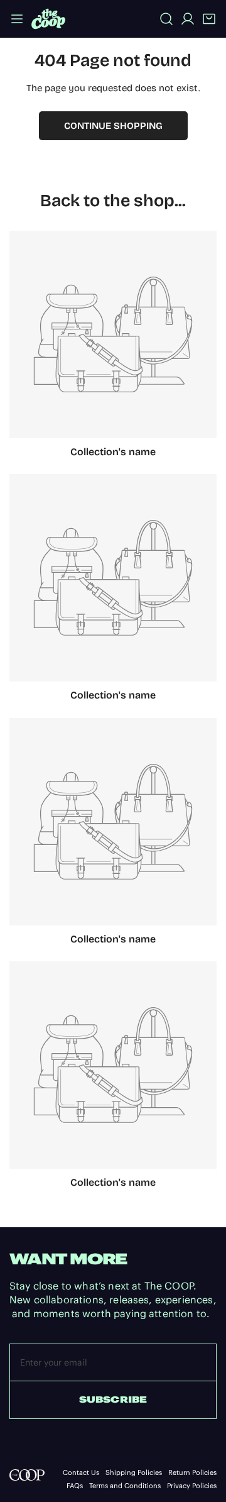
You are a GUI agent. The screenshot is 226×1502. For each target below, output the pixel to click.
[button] (209, 18)
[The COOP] (48, 18)
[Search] (166, 18)
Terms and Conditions (125, 1486)
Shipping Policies (133, 1472)
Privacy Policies (192, 1486)
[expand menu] (16, 18)
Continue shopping (113, 125)
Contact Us (81, 1472)
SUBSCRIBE (113, 1399)
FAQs (75, 1486)
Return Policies (192, 1472)
